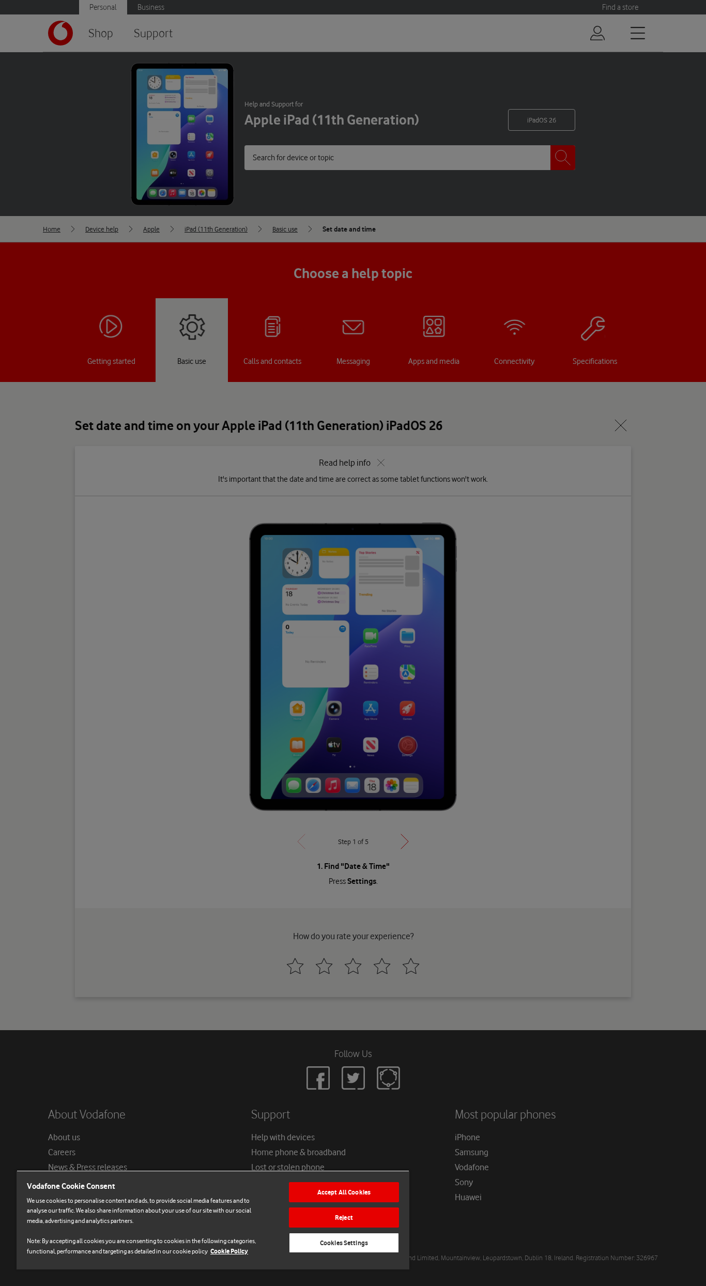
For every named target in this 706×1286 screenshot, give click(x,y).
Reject (344, 1217)
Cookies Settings (344, 1243)
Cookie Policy (229, 1251)
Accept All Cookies (344, 1192)
